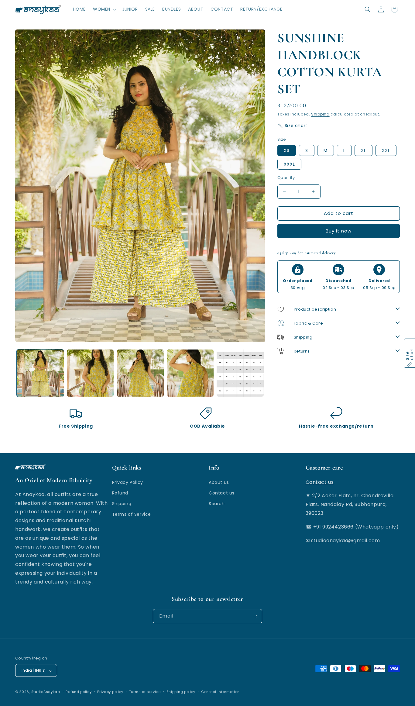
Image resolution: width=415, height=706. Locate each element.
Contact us (222, 493)
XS (287, 150)
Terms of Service (131, 514)
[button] (103, 9)
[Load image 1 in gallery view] (40, 373)
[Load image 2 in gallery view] (90, 373)
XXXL (289, 164)
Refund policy (78, 692)
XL (363, 150)
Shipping (320, 114)
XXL (386, 150)
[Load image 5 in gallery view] (240, 373)
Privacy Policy (127, 482)
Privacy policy (110, 692)
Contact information (220, 692)
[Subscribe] (255, 616)
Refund (120, 493)
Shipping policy (181, 692)
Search (217, 504)
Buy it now (339, 231)
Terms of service (145, 692)
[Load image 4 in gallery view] (190, 373)
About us (219, 482)
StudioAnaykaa (45, 692)
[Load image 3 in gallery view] (140, 373)
